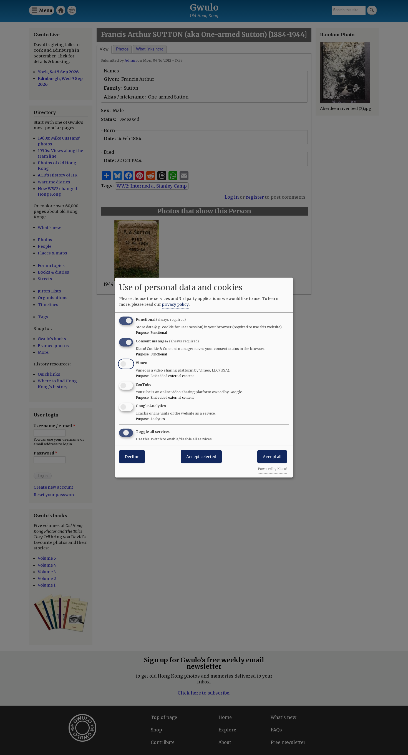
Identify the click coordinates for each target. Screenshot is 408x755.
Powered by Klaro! (272, 469)
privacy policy (175, 304)
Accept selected (201, 456)
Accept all (272, 456)
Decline (132, 456)
